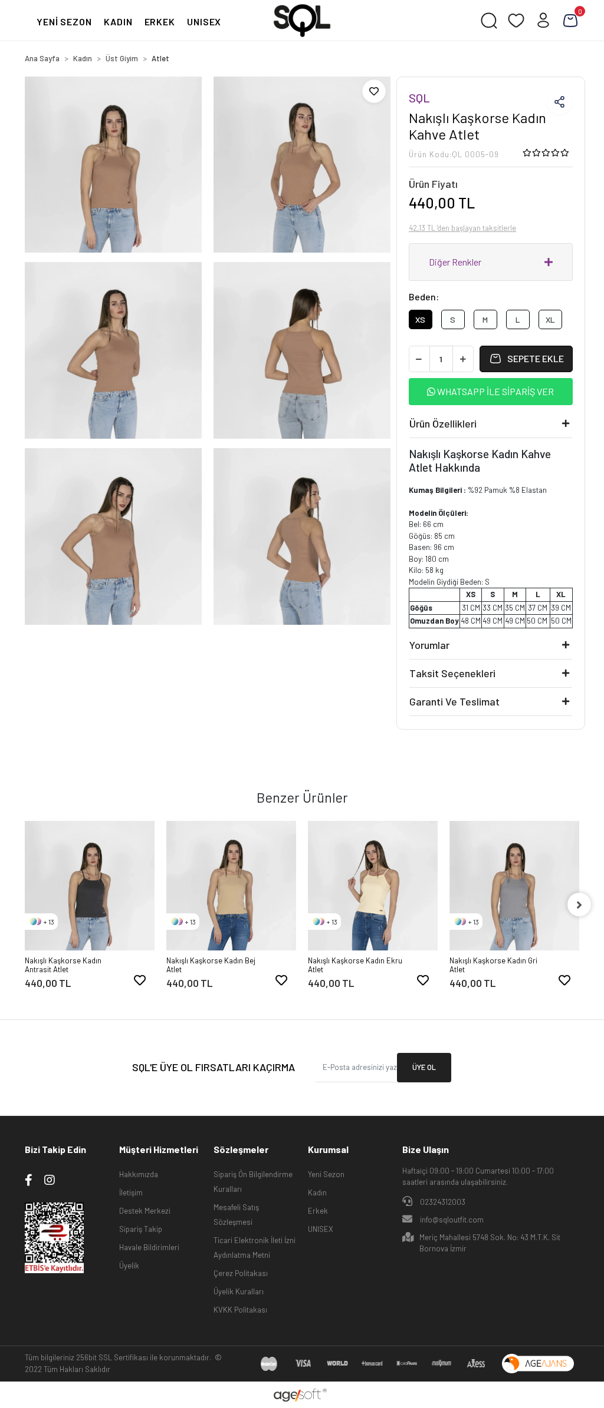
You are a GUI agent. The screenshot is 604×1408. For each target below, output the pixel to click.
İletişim (131, 1192)
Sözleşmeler (241, 1149)
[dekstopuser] (543, 20)
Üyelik (129, 1265)
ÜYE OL (424, 1067)
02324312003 (441, 1202)
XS (420, 319)
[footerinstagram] (49, 1179)
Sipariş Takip (140, 1229)
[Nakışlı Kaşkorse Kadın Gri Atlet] (514, 885)
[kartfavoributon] (140, 980)
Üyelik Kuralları (239, 1291)
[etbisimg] (54, 1236)
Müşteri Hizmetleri (158, 1149)
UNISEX (204, 21)
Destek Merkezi (144, 1210)
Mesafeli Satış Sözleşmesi (236, 1214)
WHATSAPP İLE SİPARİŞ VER (494, 391)
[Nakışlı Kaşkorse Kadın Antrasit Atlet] (90, 885)
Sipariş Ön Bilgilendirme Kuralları (253, 1182)
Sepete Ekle (535, 358)
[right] (579, 904)
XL (550, 319)
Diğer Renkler (455, 261)
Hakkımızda (138, 1174)
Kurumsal (328, 1149)
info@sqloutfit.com (452, 1219)
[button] (570, 20)
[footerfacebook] (28, 1179)
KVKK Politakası (240, 1309)
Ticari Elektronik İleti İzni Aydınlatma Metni (255, 1247)
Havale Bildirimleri (149, 1247)
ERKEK (160, 21)
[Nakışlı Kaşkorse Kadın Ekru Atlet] (373, 885)
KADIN (118, 21)
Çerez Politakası (241, 1273)
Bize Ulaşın (425, 1149)
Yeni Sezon (326, 1174)
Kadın (317, 1192)
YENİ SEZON (64, 21)
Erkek (318, 1210)
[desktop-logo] (302, 20)
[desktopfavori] (516, 20)
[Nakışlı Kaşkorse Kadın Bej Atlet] (231, 885)
